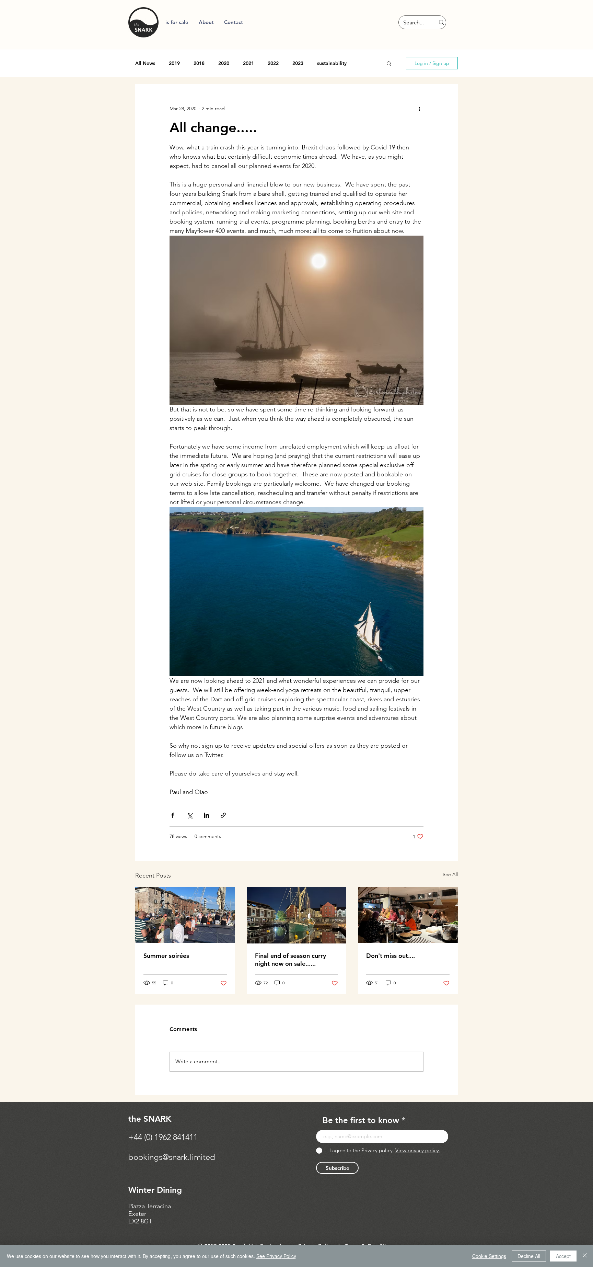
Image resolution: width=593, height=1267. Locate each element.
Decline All (529, 1256)
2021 (248, 63)
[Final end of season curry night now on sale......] (297, 915)
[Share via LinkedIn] (206, 815)
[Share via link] (223, 815)
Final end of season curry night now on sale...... (290, 960)
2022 (273, 63)
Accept (563, 1256)
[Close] (585, 1256)
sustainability (332, 63)
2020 (223, 63)
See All (450, 874)
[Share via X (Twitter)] (189, 815)
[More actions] (419, 108)
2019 (174, 63)
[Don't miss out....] (408, 915)
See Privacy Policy (276, 1256)
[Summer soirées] (185, 915)
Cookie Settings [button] (489, 1256)
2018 (199, 63)
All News (145, 63)
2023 (297, 63)
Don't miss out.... (390, 956)
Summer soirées (166, 956)
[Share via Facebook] (173, 815)
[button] (206, 22)
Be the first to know (361, 1120)
